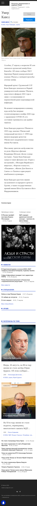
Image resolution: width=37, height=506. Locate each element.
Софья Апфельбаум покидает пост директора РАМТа (17, 276)
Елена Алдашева (13, 432)
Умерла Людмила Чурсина (10, 467)
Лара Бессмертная (8, 22)
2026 (6, 377)
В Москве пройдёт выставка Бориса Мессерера (7, 217)
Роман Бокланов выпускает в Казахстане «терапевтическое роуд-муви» (15, 280)
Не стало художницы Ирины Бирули (13, 462)
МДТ (9, 435)
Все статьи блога (7, 304)
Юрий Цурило (17, 377)
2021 (4, 24)
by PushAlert (15, 15)
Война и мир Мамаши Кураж (11, 294)
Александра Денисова (15, 375)
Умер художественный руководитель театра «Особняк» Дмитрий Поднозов (16, 449)
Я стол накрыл (6, 300)
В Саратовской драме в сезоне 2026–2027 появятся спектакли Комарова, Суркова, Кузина (17, 270)
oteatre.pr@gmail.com (7, 487)
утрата (18, 24)
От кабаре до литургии (9, 297)
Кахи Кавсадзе (10, 24)
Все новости (5, 285)
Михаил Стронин (17, 435)
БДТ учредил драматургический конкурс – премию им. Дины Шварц (27, 218)
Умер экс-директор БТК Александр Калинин (16, 453)
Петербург (26, 435)
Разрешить (30, 13)
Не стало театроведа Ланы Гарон (12, 441)
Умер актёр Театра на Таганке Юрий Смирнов (17, 458)
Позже (21, 13)
